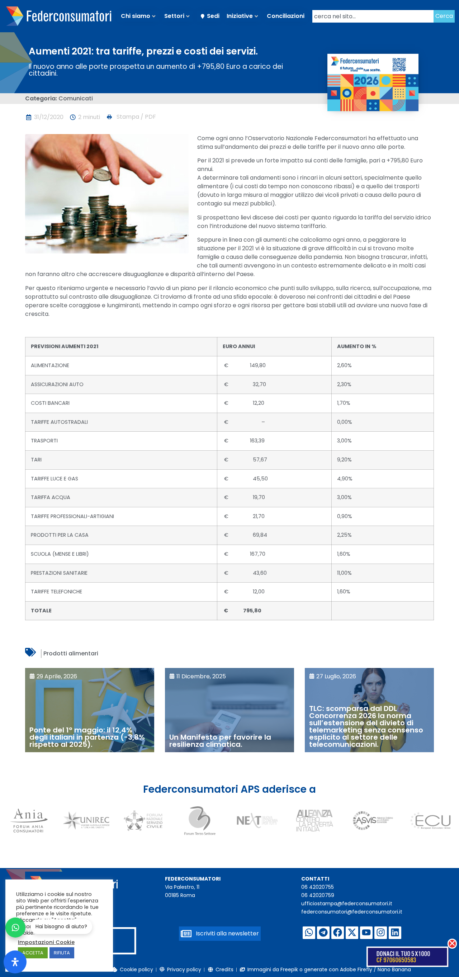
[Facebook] (337, 932)
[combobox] (373, 16)
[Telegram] (323, 932)
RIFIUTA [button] (62, 952)
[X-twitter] (352, 932)
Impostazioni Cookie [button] (46, 942)
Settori (174, 16)
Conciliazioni (285, 16)
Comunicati (75, 98)
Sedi (213, 16)
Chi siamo (135, 16)
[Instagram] (380, 932)
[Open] (15, 961)
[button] (131, 117)
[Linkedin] (395, 932)
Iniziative (240, 16)
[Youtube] (366, 932)
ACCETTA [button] (32, 952)
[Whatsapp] (309, 932)
